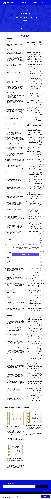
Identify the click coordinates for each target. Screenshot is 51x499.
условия (8, 497)
